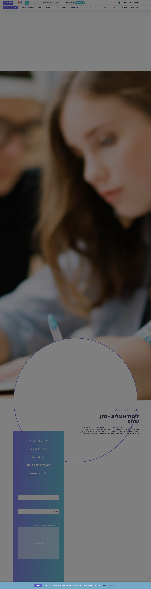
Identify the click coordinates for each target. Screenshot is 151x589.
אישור (38, 585)
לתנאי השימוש (67, 585)
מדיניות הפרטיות (57, 585)
